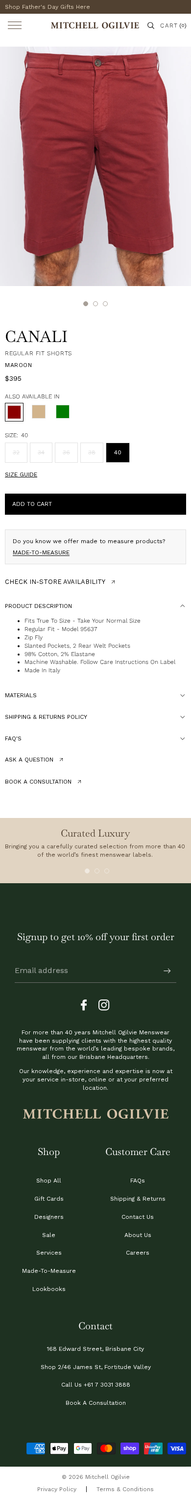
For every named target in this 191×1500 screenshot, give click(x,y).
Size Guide (21, 474)
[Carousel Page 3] (106, 870)
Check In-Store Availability (55, 581)
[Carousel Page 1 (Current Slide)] (87, 870)
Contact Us (137, 1216)
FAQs (137, 1180)
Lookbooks (49, 1289)
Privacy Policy (56, 1489)
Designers (49, 1216)
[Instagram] (104, 1005)
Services (49, 1252)
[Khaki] (63, 412)
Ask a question (29, 759)
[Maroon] (14, 412)
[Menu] (14, 25)
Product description (38, 606)
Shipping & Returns (138, 1198)
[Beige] (39, 412)
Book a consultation (38, 781)
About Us (137, 1235)
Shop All (48, 1180)
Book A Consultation (96, 1402)
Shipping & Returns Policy (46, 716)
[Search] (150, 25)
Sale (48, 1235)
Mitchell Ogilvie (107, 1477)
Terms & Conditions (125, 1489)
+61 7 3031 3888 (107, 1384)
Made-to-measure (41, 552)
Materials (21, 695)
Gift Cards (49, 1198)
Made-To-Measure (49, 1270)
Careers (137, 1252)
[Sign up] (167, 971)
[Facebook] (87, 1005)
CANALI (36, 336)
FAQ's (13, 738)
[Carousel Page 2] (97, 870)
